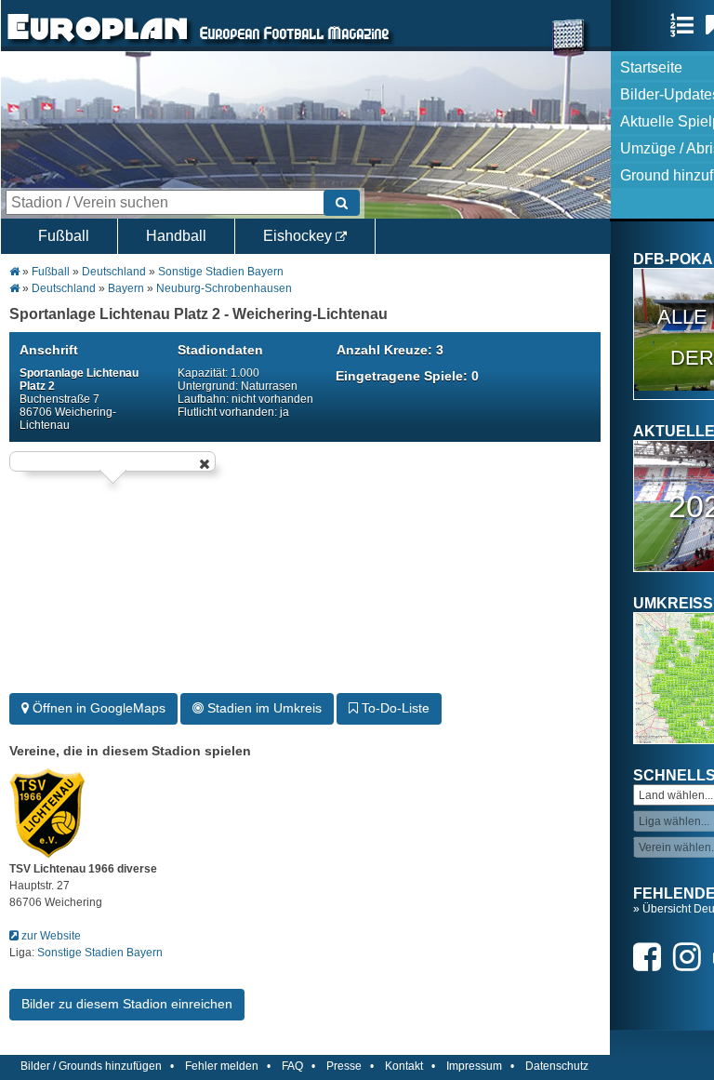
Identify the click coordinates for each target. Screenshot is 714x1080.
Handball (176, 236)
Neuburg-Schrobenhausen (224, 288)
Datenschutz (556, 1066)
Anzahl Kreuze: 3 (390, 349)
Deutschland (114, 271)
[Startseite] (97, 42)
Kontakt (404, 1066)
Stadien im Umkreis (263, 707)
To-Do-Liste (394, 707)
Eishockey (299, 236)
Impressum (474, 1066)
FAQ (292, 1066)
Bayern (126, 288)
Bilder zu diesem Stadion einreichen (126, 1003)
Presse (344, 1066)
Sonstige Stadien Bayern (221, 271)
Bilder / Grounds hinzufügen (91, 1066)
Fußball (63, 236)
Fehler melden (221, 1066)
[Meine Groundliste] (686, 25)
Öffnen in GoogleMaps (97, 707)
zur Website (50, 935)
